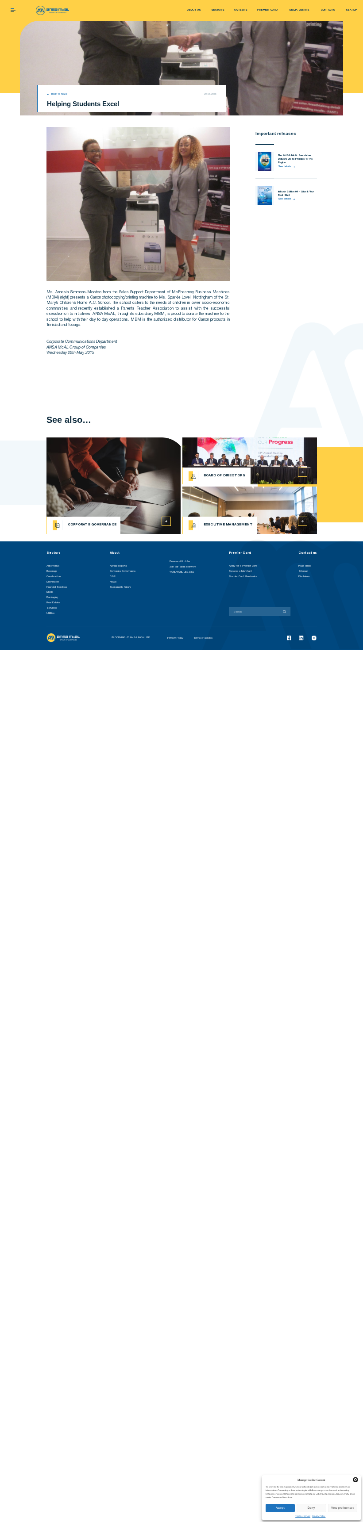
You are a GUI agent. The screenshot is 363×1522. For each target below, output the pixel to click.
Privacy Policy (318, 1515)
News (113, 582)
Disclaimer (304, 576)
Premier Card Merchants (243, 576)
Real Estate (53, 603)
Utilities (50, 613)
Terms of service (302, 1515)
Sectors (53, 553)
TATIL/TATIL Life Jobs (182, 572)
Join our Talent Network (183, 567)
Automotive (52, 566)
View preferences (342, 1507)
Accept (280, 1507)
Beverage (51, 571)
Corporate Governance (122, 571)
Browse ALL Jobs (180, 561)
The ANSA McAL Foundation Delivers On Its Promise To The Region (295, 159)
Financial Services (56, 587)
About (115, 553)
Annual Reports (118, 566)
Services (51, 608)
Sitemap (303, 571)
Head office (304, 566)
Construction (53, 576)
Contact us (307, 553)
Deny (311, 1507)
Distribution (52, 582)
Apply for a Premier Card (243, 566)
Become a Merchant (240, 571)
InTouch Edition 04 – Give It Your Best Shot (296, 193)
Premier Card (240, 553)
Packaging (52, 597)
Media (49, 592)
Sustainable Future (120, 587)
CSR (113, 576)
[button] (356, 1480)
